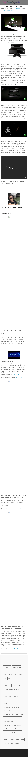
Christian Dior (7, 671)
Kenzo (5, 696)
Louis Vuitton (19, 700)
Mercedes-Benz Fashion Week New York (13, 714)
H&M (16, 682)
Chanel (19, 667)
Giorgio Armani (15, 678)
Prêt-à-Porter (12, 732)
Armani (8, 663)
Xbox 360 (17, 743)
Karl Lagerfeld (18, 692)
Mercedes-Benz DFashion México (12, 707)
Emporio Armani (18, 674)
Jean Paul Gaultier (8, 692)
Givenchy (6, 682)
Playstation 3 (18, 728)
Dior (13, 671)
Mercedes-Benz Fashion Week (11, 710)
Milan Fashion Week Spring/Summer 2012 (14, 725)
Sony (17, 736)
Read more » (16, 374)
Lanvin (16, 696)
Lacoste (10, 696)
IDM (14, 685)
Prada (5, 732)
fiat (9, 678)
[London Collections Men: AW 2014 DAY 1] (14, 217)
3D (4, 663)
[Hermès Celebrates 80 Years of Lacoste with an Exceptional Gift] (14, 513)
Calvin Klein (13, 667)
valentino (6, 739)
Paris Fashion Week (8, 728)
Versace (12, 739)
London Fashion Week (9, 700)
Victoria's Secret (20, 739)
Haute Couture (7, 685)
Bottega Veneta (16, 663)
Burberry (6, 667)
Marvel (5, 703)
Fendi (5, 678)
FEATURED (3, 10)
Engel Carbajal (17, 8)
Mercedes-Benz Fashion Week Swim (12, 718)
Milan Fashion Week (8, 721)
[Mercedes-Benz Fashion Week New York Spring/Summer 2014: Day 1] (14, 382)
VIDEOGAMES (10, 10)
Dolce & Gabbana (8, 674)
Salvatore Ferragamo (9, 736)
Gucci (11, 682)
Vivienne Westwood (8, 743)
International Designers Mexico (11, 689)
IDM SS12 (19, 685)
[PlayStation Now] (14, 358)
